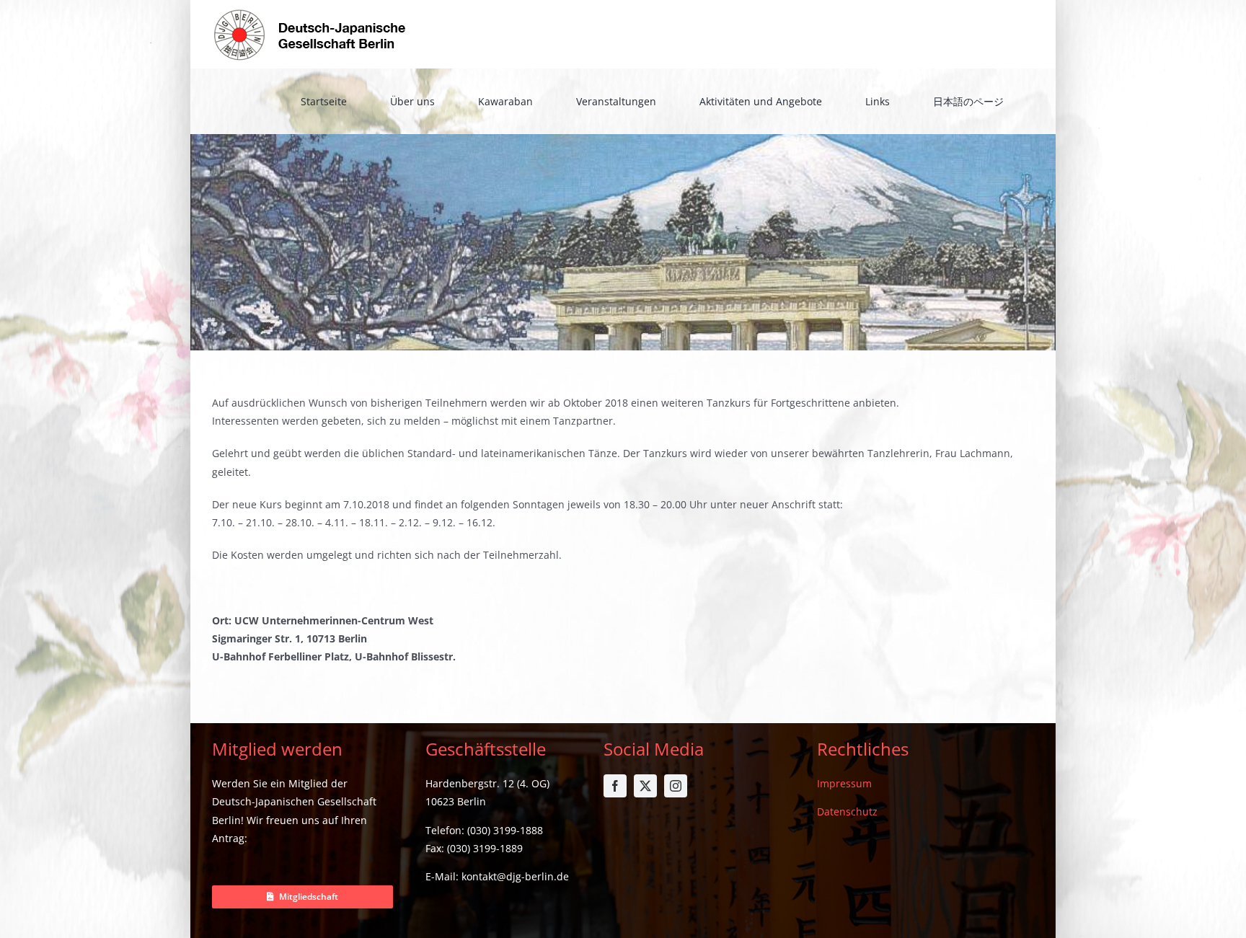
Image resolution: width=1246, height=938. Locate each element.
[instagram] (675, 785)
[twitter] (645, 785)
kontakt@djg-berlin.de (515, 876)
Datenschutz (847, 811)
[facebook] (615, 785)
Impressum (844, 783)
